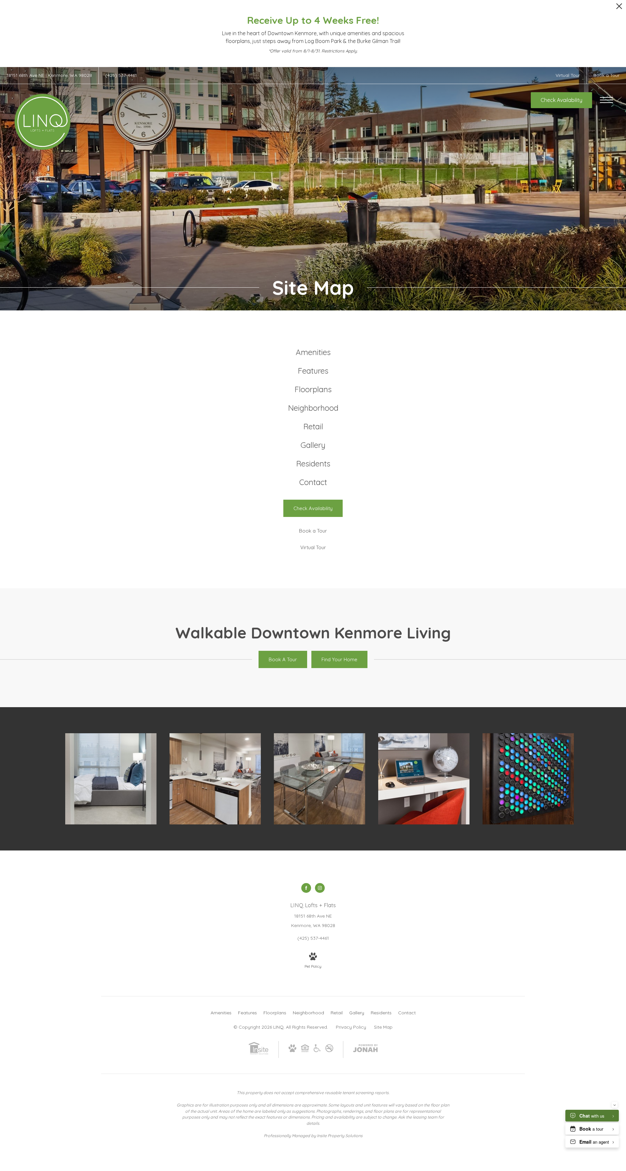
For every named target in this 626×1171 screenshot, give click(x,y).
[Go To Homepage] (42, 121)
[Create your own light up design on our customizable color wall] (528, 778)
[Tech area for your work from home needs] (424, 778)
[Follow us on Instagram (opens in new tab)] (320, 888)
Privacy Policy (351, 1027)
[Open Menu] (606, 100)
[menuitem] (313, 352)
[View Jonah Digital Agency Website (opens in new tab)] (365, 1049)
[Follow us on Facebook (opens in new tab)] (306, 888)
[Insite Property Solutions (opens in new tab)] (258, 1053)
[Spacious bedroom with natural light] (110, 778)
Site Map (383, 1027)
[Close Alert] (619, 8)
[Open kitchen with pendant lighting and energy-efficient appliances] (215, 778)
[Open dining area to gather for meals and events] (319, 778)
